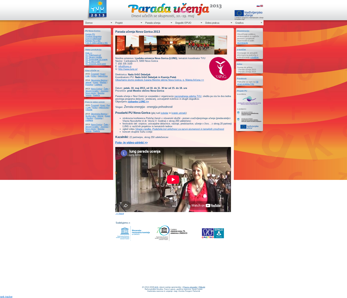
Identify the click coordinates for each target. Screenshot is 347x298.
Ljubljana (98, 84)
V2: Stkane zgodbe (93, 57)
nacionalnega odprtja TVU (187, 96)
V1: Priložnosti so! (93, 55)
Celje (87, 76)
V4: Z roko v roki (92, 62)
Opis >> (88, 53)
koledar (164, 113)
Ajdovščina (103, 76)
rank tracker (6, 296)
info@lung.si (124, 66)
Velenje (88, 82)
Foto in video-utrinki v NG (96, 43)
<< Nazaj (120, 213)
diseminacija (242, 43)
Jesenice (104, 91)
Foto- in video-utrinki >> (131, 142)
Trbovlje (88, 110)
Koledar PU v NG (92, 41)
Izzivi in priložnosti (93, 38)
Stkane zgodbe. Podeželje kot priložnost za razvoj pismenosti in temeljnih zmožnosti (179, 129)
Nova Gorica (96, 89)
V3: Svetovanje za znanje (96, 59)
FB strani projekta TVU (247, 83)
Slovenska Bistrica (99, 80)
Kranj (102, 74)
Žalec (106, 89)
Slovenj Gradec (92, 91)
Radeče (96, 95)
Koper (95, 82)
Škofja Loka (90, 116)
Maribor (103, 82)
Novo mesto (90, 93)
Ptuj (108, 105)
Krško (94, 76)
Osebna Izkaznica (93, 36)
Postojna (89, 84)
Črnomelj (95, 74)
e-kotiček (254, 57)
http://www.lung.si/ (128, 69)
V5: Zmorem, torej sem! (95, 64)
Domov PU (90, 34)
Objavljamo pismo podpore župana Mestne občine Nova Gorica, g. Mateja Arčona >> (159, 80)
